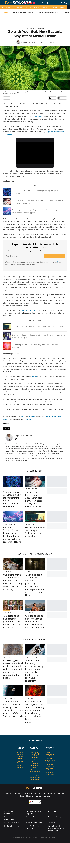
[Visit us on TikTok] (34, 3)
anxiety (6, 428)
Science (36, 7)
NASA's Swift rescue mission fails (48, 12)
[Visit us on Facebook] (18, 3)
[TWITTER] (16, 438)
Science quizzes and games (50, 754)
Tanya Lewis (27, 42)
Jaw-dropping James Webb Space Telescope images (35, 755)
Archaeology (19, 7)
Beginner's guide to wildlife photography (50, 760)
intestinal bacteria (28, 310)
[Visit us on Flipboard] (31, 3)
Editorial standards (13, 826)
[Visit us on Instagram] (25, 3)
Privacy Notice (58, 261)
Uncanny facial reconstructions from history (35, 777)
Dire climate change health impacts (22, 12)
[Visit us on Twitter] (21, 3)
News (52, 42)
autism (34, 376)
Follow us (53, 98)
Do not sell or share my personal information (56, 828)
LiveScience (28, 419)
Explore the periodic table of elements (35, 771)
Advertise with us (12, 822)
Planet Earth (46, 7)
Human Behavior (29, 28)
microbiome (39, 116)
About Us (52, 811)
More (62, 7)
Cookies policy (54, 817)
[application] (35, 153)
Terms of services (27, 261)
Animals (9, 7)
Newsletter (63, 98)
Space (55, 7)
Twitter (22, 416)
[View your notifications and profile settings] (61, 3)
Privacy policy (32, 817)
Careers (51, 822)
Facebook (57, 416)
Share (7, 98)
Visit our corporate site (41, 796)
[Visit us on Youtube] (28, 3)
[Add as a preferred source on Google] (35, 802)
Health (28, 7)
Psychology (40, 28)
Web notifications (34, 822)
